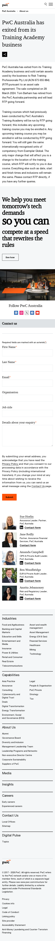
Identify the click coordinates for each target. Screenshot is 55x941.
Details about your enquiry (19, 422)
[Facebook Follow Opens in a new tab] (32, 313)
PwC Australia (8, 11)
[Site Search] (46, 4)
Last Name (9, 362)
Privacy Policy (10, 463)
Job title (7, 407)
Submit (9, 497)
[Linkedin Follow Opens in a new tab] (16, 313)
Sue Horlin (27, 516)
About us (23, 11)
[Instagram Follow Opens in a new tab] (21, 313)
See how (10, 257)
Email (6, 377)
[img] (4, 54)
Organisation (10, 392)
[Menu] (51, 4)
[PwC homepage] (5, 4)
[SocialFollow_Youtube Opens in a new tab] (37, 313)
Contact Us (38, 486)
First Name (9, 347)
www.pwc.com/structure (32, 882)
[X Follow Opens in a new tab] (27, 313)
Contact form (33, 528)
